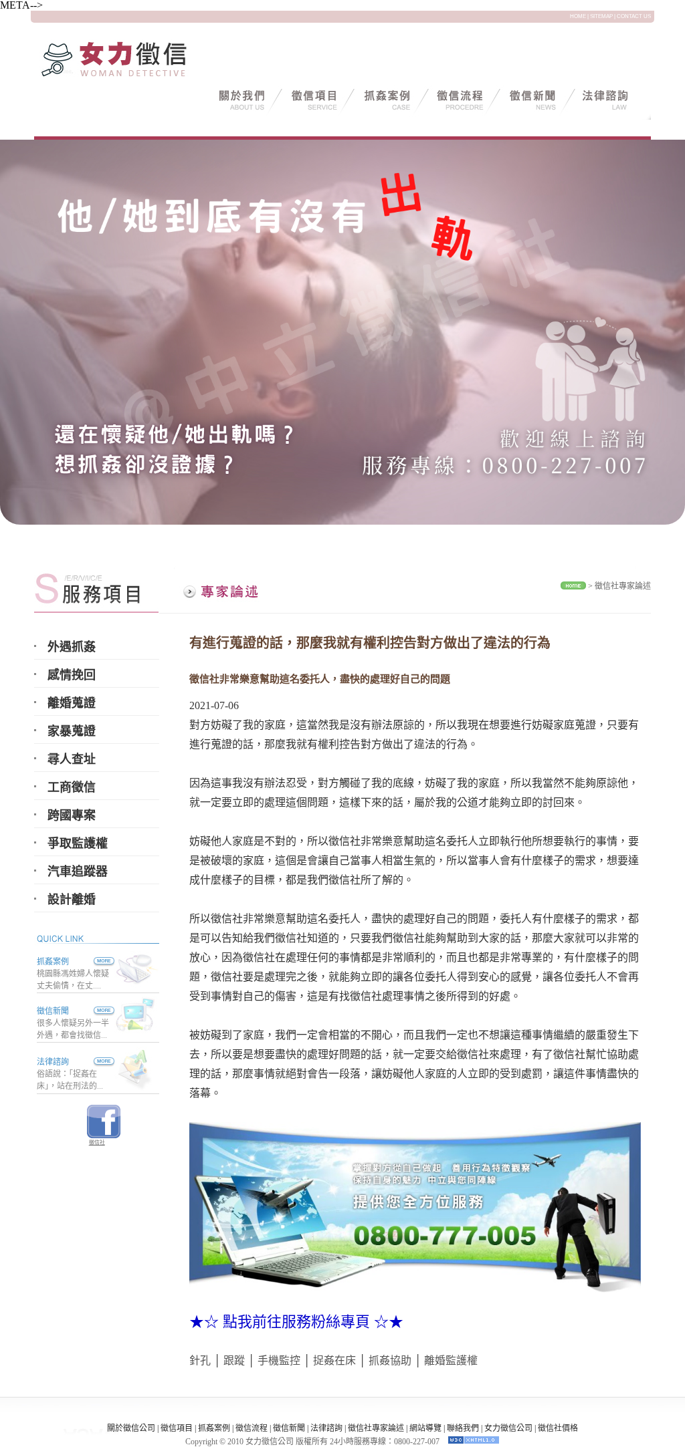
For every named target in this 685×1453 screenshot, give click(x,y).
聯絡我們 (463, 1428)
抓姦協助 (390, 1360)
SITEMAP (601, 16)
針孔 (200, 1360)
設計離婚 (71, 899)
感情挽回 (71, 675)
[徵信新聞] (91, 1011)
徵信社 (97, 1143)
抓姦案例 (53, 961)
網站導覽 (425, 1428)
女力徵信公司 (508, 1428)
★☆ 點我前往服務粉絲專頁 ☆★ (296, 1321)
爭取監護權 (77, 843)
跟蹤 (234, 1360)
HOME (578, 16)
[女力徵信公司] (131, 76)
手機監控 (279, 1360)
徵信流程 (251, 1428)
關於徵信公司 (131, 1428)
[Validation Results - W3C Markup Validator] (474, 1441)
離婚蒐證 (71, 703)
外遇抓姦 (71, 647)
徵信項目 (177, 1428)
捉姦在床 (334, 1360)
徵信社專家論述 (623, 586)
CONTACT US (634, 16)
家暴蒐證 (71, 731)
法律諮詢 (53, 1062)
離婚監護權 (451, 1360)
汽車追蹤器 (77, 871)
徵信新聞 (53, 1011)
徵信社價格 (558, 1428)
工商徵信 (71, 787)
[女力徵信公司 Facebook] (103, 1134)
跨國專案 (71, 815)
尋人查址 (71, 759)
